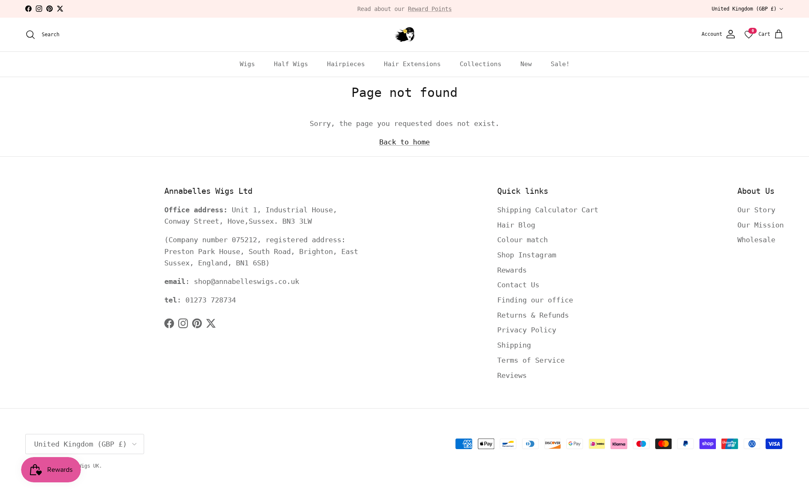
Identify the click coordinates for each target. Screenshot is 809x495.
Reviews (512, 375)
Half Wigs (291, 64)
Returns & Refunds (533, 315)
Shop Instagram (526, 255)
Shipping (514, 345)
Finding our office (535, 300)
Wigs (247, 64)
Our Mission (760, 225)
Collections (480, 64)
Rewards (512, 270)
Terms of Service (531, 360)
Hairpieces (346, 64)
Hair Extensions (412, 64)
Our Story (756, 210)
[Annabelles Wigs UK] (404, 34)
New (526, 64)
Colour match (522, 239)
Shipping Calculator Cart (547, 210)
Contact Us (518, 285)
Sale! (560, 64)
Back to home (404, 142)
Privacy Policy (526, 330)
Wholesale (756, 239)
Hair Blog (516, 225)
